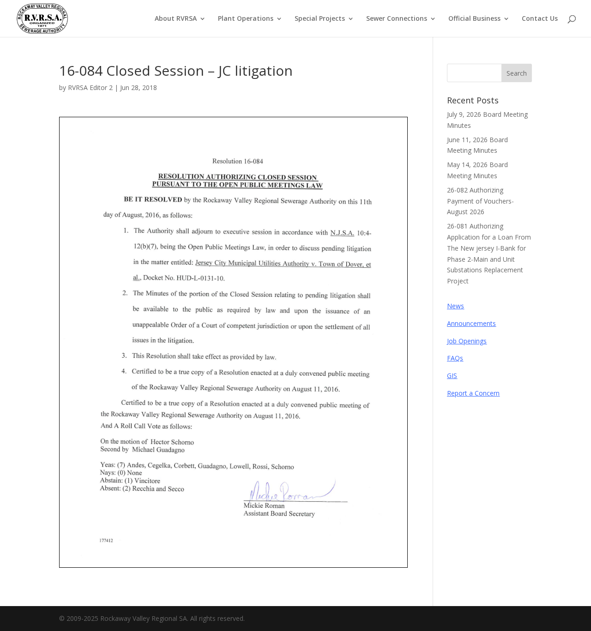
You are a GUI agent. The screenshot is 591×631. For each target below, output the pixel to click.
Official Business (474, 19)
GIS (452, 375)
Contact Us (540, 19)
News (455, 305)
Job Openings (467, 341)
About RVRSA (176, 19)
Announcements (471, 323)
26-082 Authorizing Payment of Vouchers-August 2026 (480, 201)
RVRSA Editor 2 (90, 87)
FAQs (455, 358)
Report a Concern (473, 393)
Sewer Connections (396, 19)
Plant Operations (245, 19)
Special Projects (320, 19)
